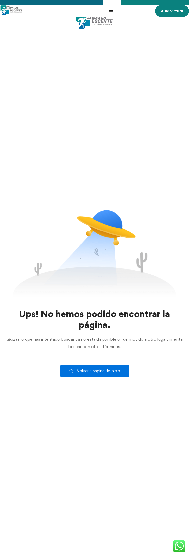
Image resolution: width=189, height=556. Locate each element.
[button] (111, 10)
